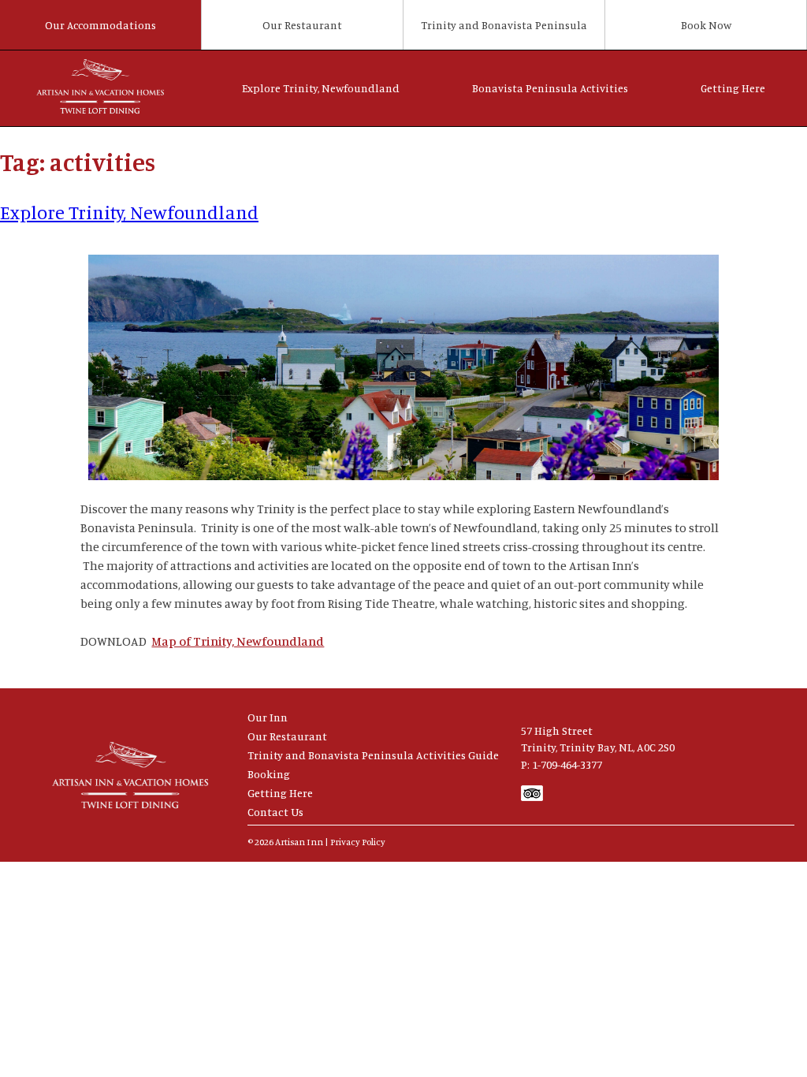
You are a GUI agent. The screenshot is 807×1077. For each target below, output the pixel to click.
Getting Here (733, 88)
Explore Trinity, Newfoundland (321, 88)
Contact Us (275, 811)
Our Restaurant (302, 25)
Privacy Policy (357, 842)
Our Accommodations (100, 25)
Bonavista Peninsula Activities (550, 88)
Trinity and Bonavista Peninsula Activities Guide (373, 755)
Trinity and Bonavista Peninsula (504, 25)
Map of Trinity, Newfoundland (237, 641)
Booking (268, 774)
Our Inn (267, 717)
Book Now (706, 25)
